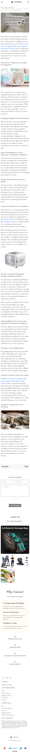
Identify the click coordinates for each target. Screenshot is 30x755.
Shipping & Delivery (6, 695)
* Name (4, 481)
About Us (4, 710)
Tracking (4, 699)
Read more (11, 7)
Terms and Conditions (7, 708)
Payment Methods (6, 693)
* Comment (5, 486)
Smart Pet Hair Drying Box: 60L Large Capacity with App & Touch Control (15, 46)
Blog (6, 7)
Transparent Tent (10, 222)
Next (26, 466)
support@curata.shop (7, 684)
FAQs (3, 691)
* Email (19, 481)
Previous (5, 466)
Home (2, 7)
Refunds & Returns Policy (8, 715)
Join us (15, 517)
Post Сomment (15, 505)
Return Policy (5, 697)
